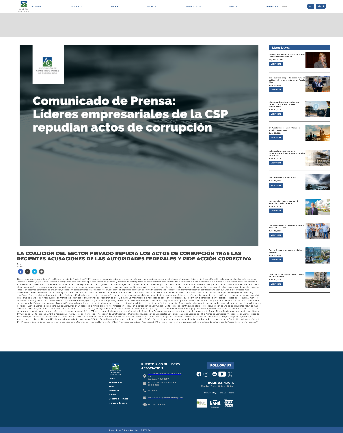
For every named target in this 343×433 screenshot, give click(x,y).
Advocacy (114, 390)
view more (276, 64)
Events (112, 394)
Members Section (118, 403)
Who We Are (115, 382)
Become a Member (118, 399)
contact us (272, 6)
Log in (321, 6)
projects (233, 6)
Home (112, 378)
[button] (36, 6)
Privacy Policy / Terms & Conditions (219, 393)
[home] (23, 6)
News (111, 386)
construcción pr (192, 6)
